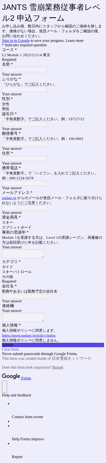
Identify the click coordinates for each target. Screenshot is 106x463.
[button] (53, 345)
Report (58, 367)
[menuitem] (58, 410)
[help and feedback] (4, 386)
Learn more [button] (75, 40)
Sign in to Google (16, 40)
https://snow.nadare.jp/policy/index (29, 335)
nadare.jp (9, 198)
